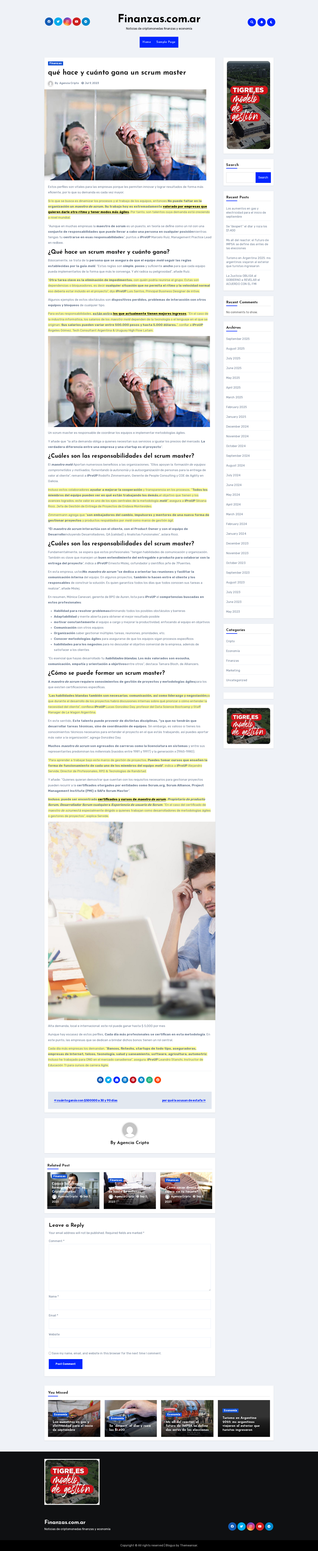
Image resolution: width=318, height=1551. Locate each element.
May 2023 (233, 611)
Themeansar (188, 1545)
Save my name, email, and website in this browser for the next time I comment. (106, 1353)
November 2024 (237, 436)
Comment (56, 1241)
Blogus (170, 1545)
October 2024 (236, 446)
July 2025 (233, 358)
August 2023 (235, 582)
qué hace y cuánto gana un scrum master (117, 72)
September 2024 (238, 456)
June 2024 (234, 485)
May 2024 (233, 494)
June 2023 (234, 602)
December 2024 (237, 426)
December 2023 (237, 543)
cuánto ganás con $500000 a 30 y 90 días (86, 1100)
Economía (233, 651)
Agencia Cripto (69, 83)
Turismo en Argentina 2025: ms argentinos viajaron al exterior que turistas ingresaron (248, 262)
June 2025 (234, 368)
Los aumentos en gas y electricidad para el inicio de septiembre (246, 212)
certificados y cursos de (132, 799)
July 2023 (233, 592)
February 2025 (236, 407)
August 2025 (235, 348)
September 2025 (238, 339)
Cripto (230, 641)
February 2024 (236, 524)
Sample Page (166, 42)
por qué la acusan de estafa (182, 1100)
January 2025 (236, 417)
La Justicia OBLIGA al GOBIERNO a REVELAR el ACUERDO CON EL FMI (243, 280)
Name (54, 1296)
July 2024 (233, 475)
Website (54, 1334)
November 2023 (237, 553)
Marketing (233, 670)
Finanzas (56, 63)
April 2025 (233, 387)
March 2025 (234, 397)
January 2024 (236, 533)
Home (146, 42)
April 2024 (233, 504)
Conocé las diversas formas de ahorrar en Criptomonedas (68, 1187)
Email (53, 1315)
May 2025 (233, 378)
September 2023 (238, 572)
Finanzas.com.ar (159, 19)
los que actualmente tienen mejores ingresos (149, 313)
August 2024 (235, 465)
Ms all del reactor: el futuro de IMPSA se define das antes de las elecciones (247, 244)
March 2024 (234, 514)
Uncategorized (236, 680)
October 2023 (235, 563)
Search (232, 165)
